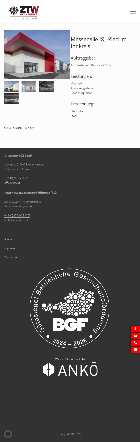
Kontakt (8, 239)
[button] (133, 11)
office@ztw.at (12, 183)
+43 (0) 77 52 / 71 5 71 (16, 178)
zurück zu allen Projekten (19, 128)
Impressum (10, 248)
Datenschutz (11, 257)
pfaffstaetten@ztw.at (16, 220)
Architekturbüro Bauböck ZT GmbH (92, 65)
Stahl (74, 116)
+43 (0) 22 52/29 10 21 (17, 215)
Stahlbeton (77, 111)
